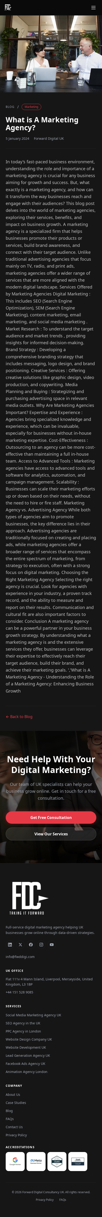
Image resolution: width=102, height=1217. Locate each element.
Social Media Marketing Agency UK (33, 1015)
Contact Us (14, 1127)
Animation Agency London (26, 1071)
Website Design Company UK (29, 1039)
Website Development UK (26, 1047)
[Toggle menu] (93, 7)
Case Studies (16, 1102)
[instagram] (41, 944)
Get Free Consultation (51, 817)
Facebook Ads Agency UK (25, 1063)
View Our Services (51, 834)
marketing (31, 107)
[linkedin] (10, 944)
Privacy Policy (16, 1135)
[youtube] (51, 944)
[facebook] (31, 944)
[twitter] (20, 944)
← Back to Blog (19, 716)
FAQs (10, 1119)
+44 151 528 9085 (19, 992)
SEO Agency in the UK (23, 1023)
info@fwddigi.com (20, 956)
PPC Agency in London (23, 1031)
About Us (13, 1094)
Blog (10, 107)
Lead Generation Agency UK (28, 1055)
